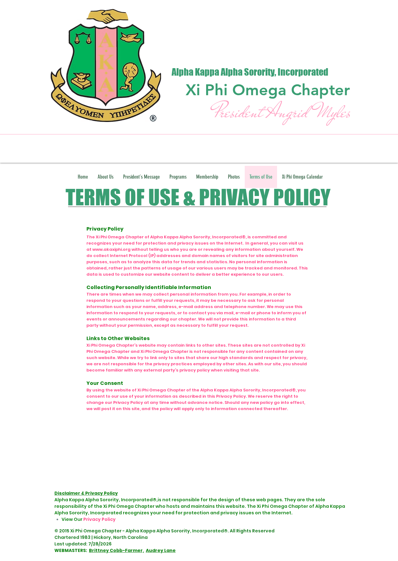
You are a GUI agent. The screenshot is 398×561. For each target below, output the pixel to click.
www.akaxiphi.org (111, 249)
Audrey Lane (161, 550)
